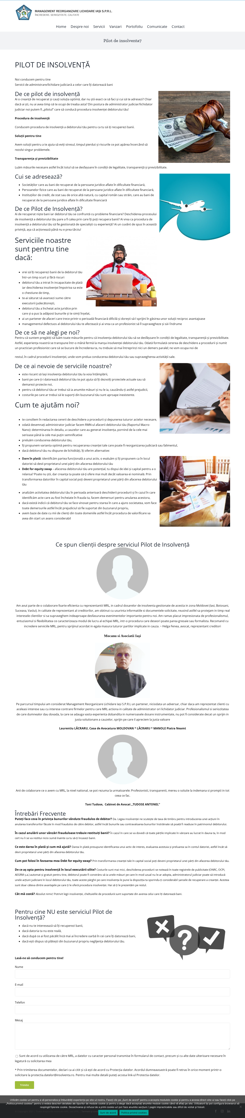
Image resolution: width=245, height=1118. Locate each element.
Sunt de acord (108, 1112)
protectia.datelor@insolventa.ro (52, 1075)
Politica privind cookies (134, 1112)
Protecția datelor (121, 1070)
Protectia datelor (147, 1075)
